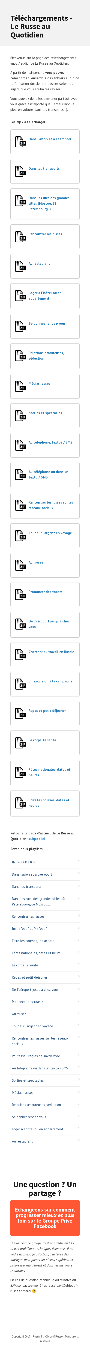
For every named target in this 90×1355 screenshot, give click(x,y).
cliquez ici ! (38, 838)
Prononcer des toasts (46, 592)
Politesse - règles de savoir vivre (36, 1056)
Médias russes (39, 383)
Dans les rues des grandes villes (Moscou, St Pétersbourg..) (49, 203)
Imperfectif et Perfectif (29, 928)
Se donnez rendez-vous (47, 323)
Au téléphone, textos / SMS (50, 442)
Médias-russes (22, 1092)
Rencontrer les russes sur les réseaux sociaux (40, 1041)
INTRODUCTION (24, 862)
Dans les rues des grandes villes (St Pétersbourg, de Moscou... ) (39, 901)
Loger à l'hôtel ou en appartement (37, 1129)
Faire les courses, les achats (33, 941)
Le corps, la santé (42, 740)
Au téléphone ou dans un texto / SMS (40, 1068)
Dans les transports (44, 168)
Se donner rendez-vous (29, 1117)
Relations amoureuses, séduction (36, 1105)
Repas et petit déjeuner (47, 710)
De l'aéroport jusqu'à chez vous (35, 989)
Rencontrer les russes (45, 234)
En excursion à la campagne (50, 681)
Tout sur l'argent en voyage (50, 533)
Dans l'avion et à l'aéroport (50, 139)
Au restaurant (39, 263)
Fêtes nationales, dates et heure (36, 953)
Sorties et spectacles (45, 413)
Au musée (36, 562)
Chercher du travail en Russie (51, 652)
